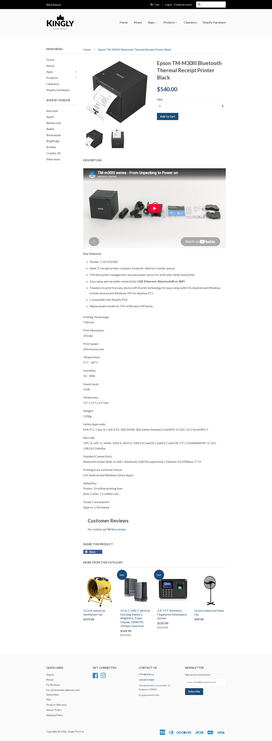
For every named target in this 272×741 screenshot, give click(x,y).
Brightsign (53, 141)
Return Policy (53, 709)
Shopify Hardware (214, 22)
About (138, 22)
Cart (156, 4)
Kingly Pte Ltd (76, 731)
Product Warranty (56, 704)
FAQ (48, 699)
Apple (50, 116)
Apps (151, 22)
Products (169, 22)
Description (92, 160)
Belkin (50, 129)
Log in (168, 4)
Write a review (116, 529)
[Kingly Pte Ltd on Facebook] (95, 674)
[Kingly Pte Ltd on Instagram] (103, 674)
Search (50, 674)
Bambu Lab (53, 123)
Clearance (190, 22)
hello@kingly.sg (146, 674)
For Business (53, 684)
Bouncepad (53, 135)
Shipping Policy (54, 715)
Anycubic (52, 111)
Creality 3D (53, 153)
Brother (51, 147)
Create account (183, 4)
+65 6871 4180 (146, 680)
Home (124, 22)
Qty (159, 99)
